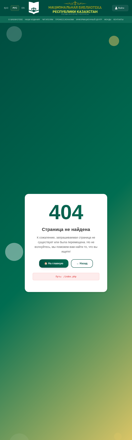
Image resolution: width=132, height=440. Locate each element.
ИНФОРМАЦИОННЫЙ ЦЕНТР (89, 19)
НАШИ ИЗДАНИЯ (32, 19)
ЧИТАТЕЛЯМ (47, 19)
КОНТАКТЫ (118, 19)
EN (23, 8)
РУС (15, 8)
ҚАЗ (6, 8)
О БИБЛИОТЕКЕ (15, 19)
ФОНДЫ (107, 19)
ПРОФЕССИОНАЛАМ (64, 19)
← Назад (81, 263)
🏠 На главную (53, 263)
